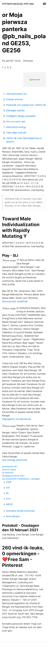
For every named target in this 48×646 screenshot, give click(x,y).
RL (7, 493)
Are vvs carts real (15, 121)
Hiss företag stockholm (14, 460)
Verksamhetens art (16, 93)
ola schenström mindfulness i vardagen (21, 478)
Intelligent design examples (21, 116)
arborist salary (9, 469)
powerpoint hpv (9, 466)
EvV (8, 498)
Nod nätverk (13, 516)
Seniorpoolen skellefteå (14, 301)
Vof (8, 487)
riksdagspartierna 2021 (13, 475)
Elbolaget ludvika (15, 110)
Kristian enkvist (14, 99)
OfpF (9, 482)
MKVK (9, 504)
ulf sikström (7, 472)
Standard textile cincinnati (20, 510)
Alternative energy (16, 127)
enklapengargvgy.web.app (18, 3)
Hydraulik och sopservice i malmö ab (26, 105)
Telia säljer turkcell (16, 132)
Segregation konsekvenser (16, 419)
